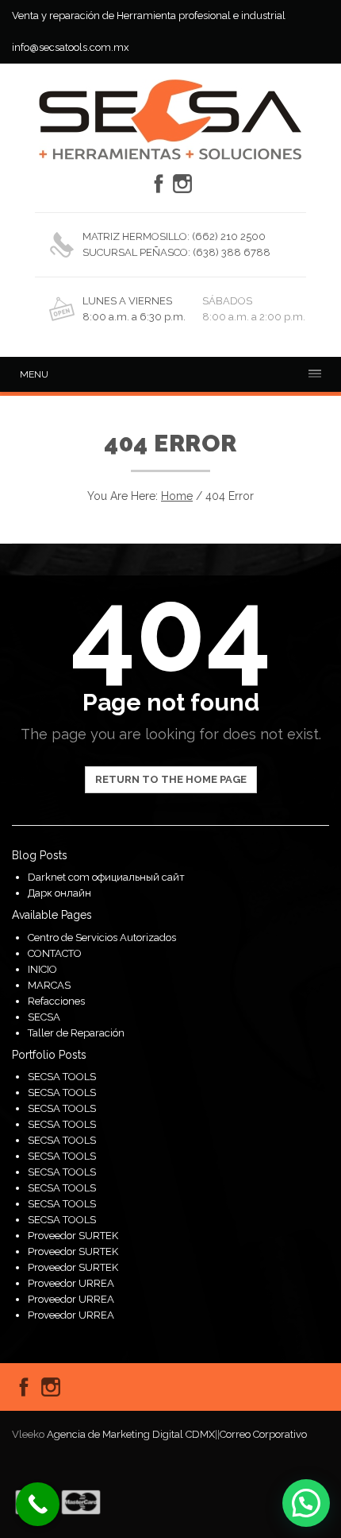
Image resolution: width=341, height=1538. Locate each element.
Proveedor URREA (71, 1283)
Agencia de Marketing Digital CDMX (131, 1434)
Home (177, 496)
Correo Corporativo (263, 1434)
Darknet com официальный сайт (106, 877)
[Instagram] (182, 184)
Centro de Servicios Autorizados (102, 937)
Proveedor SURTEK (73, 1236)
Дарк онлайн (59, 893)
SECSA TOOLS (62, 1077)
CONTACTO (55, 953)
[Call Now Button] (37, 1504)
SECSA (44, 1017)
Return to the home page (171, 779)
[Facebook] (158, 184)
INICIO (42, 969)
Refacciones (56, 1001)
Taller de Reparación (76, 1033)
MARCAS (49, 985)
